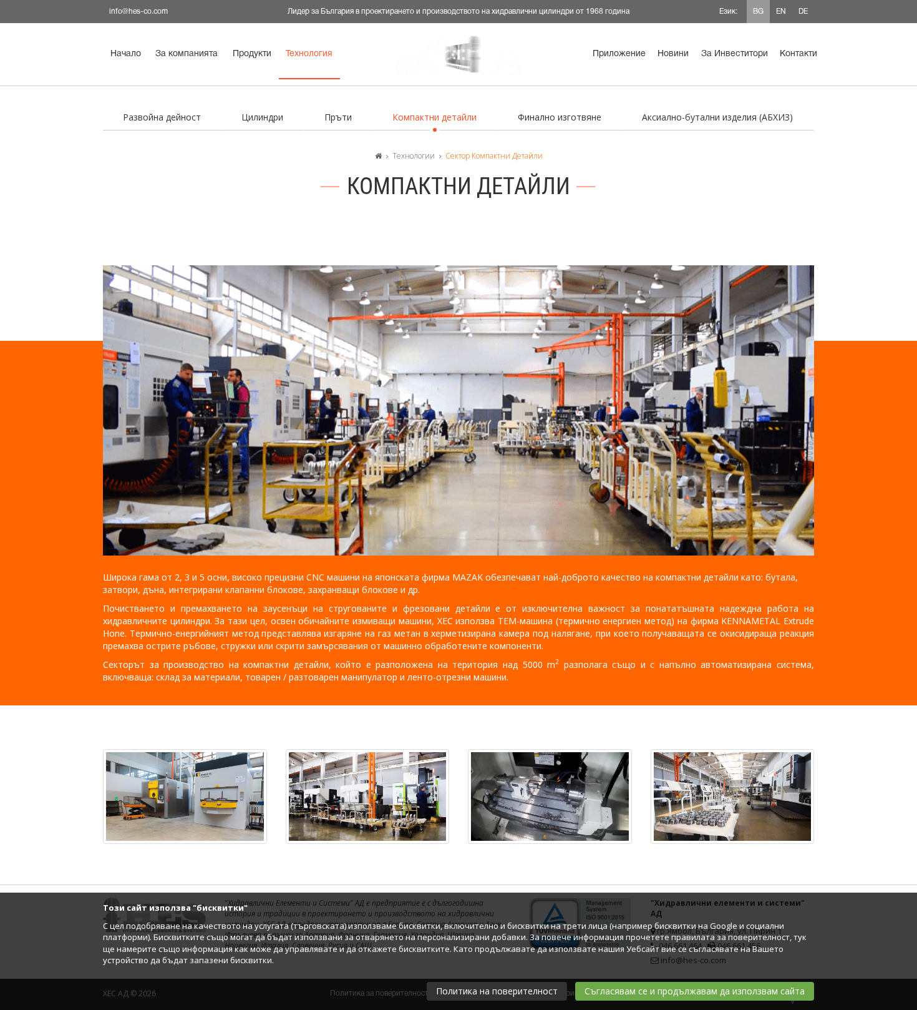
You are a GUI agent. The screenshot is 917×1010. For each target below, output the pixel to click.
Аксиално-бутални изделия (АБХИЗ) (717, 117)
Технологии (413, 155)
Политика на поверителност (497, 991)
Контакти (798, 54)
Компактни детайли (434, 117)
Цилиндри (262, 117)
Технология (309, 54)
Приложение (619, 54)
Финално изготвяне (559, 117)
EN (781, 11)
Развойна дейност (162, 117)
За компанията (186, 54)
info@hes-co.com (138, 11)
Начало (125, 54)
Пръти (338, 117)
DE (803, 11)
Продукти (252, 54)
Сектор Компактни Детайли (494, 155)
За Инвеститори (734, 54)
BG (758, 11)
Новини (673, 54)
